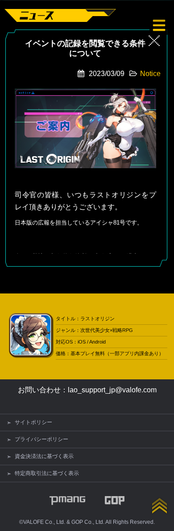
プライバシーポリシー (41, 439)
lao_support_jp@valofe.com (112, 390)
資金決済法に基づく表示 (44, 456)
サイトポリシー (33, 422)
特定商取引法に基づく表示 (47, 473)
